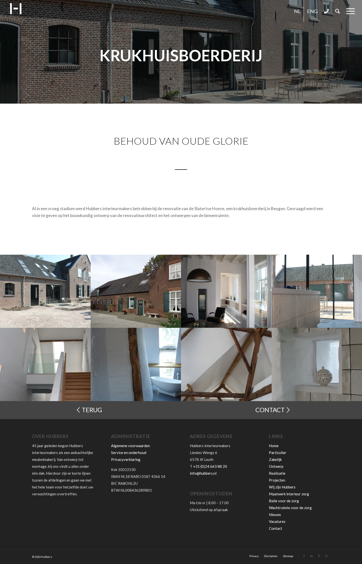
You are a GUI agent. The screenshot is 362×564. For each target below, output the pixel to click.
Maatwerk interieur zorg (289, 494)
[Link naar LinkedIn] (311, 556)
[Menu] (349, 11)
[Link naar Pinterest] (319, 556)
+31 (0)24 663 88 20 (210, 466)
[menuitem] (297, 11)
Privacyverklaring (125, 459)
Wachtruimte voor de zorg (290, 507)
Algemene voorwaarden (130, 445)
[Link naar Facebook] (304, 556)
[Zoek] (337, 11)
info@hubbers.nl (203, 473)
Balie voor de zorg (284, 501)
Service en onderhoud (128, 452)
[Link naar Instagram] (326, 556)
